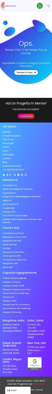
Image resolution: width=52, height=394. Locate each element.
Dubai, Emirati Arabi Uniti (12, 344)
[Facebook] (10, 175)
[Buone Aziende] (7, 175)
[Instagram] (26, 175)
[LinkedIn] (15, 175)
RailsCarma (39, 384)
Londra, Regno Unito (12, 360)
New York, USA (36, 343)
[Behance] (22, 175)
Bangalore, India (13, 320)
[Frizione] (4, 175)
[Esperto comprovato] (18, 175)
